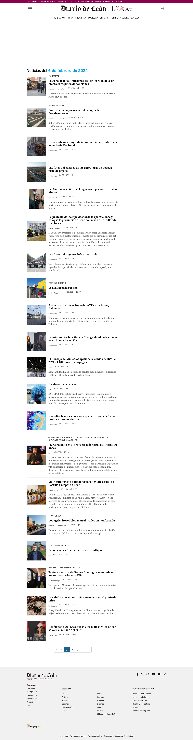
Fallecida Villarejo (49, 1)
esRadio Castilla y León (141, 711)
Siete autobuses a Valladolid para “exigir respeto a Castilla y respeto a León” (81, 483)
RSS (28, 705)
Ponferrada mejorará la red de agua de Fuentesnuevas (74, 112)
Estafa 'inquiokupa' (96, 1)
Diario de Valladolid (140, 697)
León (70, 18)
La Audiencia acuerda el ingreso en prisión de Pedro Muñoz (82, 190)
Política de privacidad (78, 736)
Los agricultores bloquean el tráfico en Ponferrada (81, 520)
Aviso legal (64, 736)
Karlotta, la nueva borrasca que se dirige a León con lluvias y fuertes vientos (82, 418)
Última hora (60, 18)
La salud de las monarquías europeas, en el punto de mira (82, 599)
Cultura (124, 18)
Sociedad (93, 18)
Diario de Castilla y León (142, 694)
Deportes (105, 18)
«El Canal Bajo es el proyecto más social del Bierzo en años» (82, 446)
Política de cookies (95, 736)
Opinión (100, 707)
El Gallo (100, 711)
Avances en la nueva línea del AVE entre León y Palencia (79, 306)
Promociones (32, 695)
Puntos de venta (33, 699)
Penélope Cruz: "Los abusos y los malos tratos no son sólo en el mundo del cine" (82, 628)
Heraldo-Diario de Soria (141, 704)
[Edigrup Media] (34, 725)
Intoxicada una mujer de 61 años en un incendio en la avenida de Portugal (82, 144)
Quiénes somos (32, 685)
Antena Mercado (81, 1)
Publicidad (31, 688)
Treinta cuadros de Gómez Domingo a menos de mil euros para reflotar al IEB (81, 574)
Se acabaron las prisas (62, 288)
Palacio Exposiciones (114, 1)
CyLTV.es (136, 707)
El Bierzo (65, 697)
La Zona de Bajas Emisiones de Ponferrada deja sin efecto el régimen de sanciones (81, 82)
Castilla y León (67, 707)
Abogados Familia (65, 1)
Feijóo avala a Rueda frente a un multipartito (77, 550)
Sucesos (135, 18)
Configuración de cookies (113, 736)
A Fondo (100, 701)
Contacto (30, 702)
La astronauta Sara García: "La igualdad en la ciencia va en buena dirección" (83, 339)
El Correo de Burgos (140, 701)
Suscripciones (32, 692)
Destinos (100, 704)
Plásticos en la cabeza (62, 384)
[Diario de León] (96, 8)
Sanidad (100, 694)
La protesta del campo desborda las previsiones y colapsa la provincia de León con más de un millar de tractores (82, 220)
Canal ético (128, 736)
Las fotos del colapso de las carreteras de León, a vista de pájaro (80, 169)
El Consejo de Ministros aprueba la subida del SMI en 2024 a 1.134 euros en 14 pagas (82, 360)
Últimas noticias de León (106, 714)
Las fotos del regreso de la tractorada (73, 254)
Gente (115, 18)
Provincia (80, 18)
